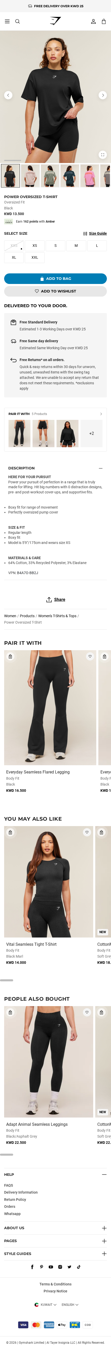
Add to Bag (58, 278)
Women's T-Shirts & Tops (57, 616)
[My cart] (104, 21)
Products (27, 616)
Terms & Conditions (55, 1284)
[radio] (10, 176)
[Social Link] (32, 1267)
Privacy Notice (55, 1291)
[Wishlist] (90, 656)
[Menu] (7, 21)
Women (10, 616)
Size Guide (98, 233)
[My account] (93, 21)
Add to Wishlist (58, 291)
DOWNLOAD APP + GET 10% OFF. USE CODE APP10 (59, 6)
